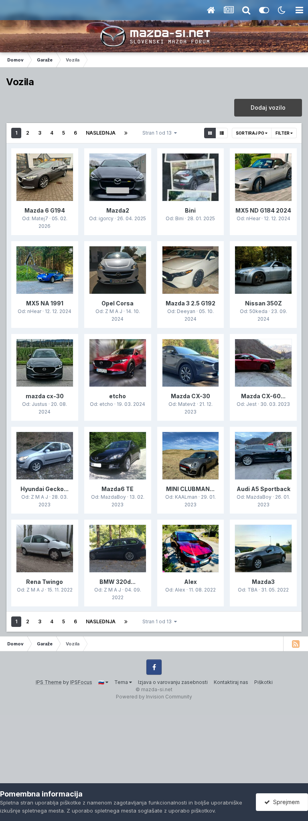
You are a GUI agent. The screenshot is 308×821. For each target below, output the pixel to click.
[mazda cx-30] (44, 363)
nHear (253, 218)
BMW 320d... (117, 581)
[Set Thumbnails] (210, 133)
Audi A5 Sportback (263, 488)
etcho (117, 396)
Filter (283, 133)
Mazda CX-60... (263, 396)
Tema (121, 682)
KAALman (186, 497)
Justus (39, 404)
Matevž (187, 404)
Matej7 (40, 218)
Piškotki (263, 682)
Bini (190, 210)
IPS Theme (49, 682)
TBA (252, 590)
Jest (251, 404)
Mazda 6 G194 (44, 210)
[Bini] (190, 177)
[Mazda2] (117, 177)
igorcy (106, 218)
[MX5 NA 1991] (44, 270)
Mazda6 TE (117, 488)
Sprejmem (285, 801)
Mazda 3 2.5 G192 (190, 303)
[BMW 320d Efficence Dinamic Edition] (117, 548)
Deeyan (186, 311)
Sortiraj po (250, 133)
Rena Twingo (44, 581)
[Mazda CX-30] (190, 363)
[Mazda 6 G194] (44, 177)
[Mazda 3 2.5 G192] (190, 270)
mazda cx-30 (45, 396)
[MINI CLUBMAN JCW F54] (190, 456)
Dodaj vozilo (268, 107)
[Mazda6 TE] (117, 456)
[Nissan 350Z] (263, 270)
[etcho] (117, 363)
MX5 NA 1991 (44, 303)
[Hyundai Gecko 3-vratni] (44, 456)
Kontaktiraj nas (231, 682)
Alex (190, 581)
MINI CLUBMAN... (190, 488)
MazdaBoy (113, 497)
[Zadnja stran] (126, 133)
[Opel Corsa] (117, 270)
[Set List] (221, 133)
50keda (258, 311)
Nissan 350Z (263, 303)
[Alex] (190, 548)
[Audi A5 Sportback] (263, 456)
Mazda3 (263, 581)
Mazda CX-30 (190, 396)
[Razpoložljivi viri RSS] (295, 643)
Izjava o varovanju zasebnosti (173, 682)
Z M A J (113, 311)
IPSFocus (81, 682)
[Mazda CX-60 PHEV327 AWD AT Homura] (263, 363)
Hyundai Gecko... (44, 488)
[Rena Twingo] (44, 548)
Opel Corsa (117, 303)
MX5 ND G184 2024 (263, 210)
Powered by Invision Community (154, 697)
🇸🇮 (101, 682)
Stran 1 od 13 (158, 133)
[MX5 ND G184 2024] (263, 177)
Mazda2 (117, 210)
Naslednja (101, 133)
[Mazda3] (263, 548)
